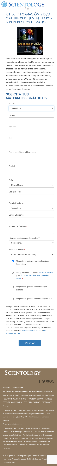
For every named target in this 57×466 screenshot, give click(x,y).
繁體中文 (38, 395)
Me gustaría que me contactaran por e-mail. (34, 299)
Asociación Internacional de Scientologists (37, 435)
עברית (15, 395)
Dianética (21, 428)
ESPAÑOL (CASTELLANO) (12, 402)
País (11, 180)
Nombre (12, 115)
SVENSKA (32, 399)
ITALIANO (36, 402)
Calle (11, 138)
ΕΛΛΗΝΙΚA (28, 402)
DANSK (48, 391)
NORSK (24, 399)
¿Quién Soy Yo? (21, 417)
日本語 (22, 395)
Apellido (12, 127)
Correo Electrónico (16, 215)
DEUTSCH (8, 399)
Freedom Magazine (10, 438)
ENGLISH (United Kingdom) (34, 391)
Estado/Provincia (16, 203)
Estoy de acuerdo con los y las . (34, 275)
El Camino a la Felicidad (26, 438)
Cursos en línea (8, 417)
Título (11, 103)
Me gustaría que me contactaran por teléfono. (31, 288)
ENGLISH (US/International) (13, 391)
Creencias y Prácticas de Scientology (31, 410)
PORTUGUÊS (47, 402)
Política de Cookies (34, 459)
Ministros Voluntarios (19, 414)
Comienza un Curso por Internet (34, 432)
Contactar (45, 417)
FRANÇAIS (7, 395)
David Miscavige (16, 432)
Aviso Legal (11, 462)
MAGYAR (16, 399)
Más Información (34, 417)
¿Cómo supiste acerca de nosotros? (24, 238)
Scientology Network (33, 428)
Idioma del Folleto (16, 249)
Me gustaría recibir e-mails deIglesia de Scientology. (32, 262)
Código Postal (15, 192)
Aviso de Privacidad (19, 459)
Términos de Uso (45, 272)
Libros (48, 414)
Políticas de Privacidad (30, 275)
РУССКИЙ (30, 395)
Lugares (6, 420)
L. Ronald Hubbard (9, 410)
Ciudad (12, 166)
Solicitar (30, 343)
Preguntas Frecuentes (36, 414)
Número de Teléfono (17, 226)
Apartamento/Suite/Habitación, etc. (22, 152)
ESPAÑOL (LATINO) (44, 399)
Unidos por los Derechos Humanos (24, 441)
